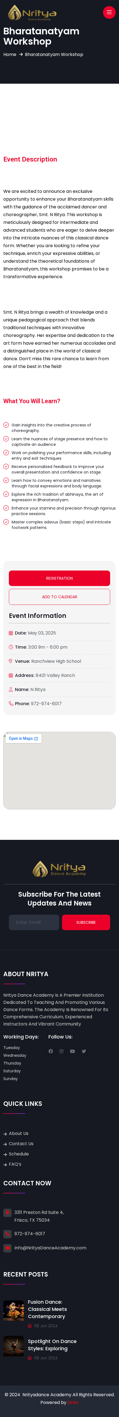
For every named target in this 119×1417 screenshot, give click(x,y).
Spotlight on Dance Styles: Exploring (52, 1345)
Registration (59, 578)
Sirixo (73, 1402)
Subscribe (86, 922)
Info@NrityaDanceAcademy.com (50, 1248)
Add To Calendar (59, 597)
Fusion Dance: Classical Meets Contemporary (47, 1309)
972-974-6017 (29, 1234)
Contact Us (21, 1144)
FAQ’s (15, 1164)
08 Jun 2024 (45, 1326)
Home (9, 54)
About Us (19, 1133)
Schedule (19, 1154)
